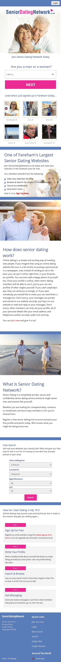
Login (55, 3)
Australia (40, 658)
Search (31, 497)
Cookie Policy (7, 627)
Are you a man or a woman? (31, 66)
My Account (37, 631)
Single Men (37, 641)
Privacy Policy (7, 624)
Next (30, 84)
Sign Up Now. (22, 193)
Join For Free (38, 622)
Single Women (38, 646)
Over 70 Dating (9, 658)
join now (15, 320)
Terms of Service (8, 622)
